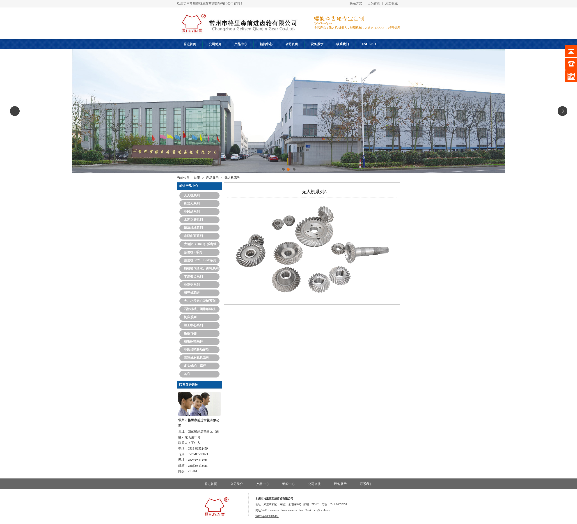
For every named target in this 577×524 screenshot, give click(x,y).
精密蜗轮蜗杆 (193, 341)
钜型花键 (190, 333)
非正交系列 (192, 284)
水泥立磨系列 (193, 219)
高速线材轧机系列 (196, 357)
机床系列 (190, 317)
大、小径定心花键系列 (199, 301)
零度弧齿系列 (193, 276)
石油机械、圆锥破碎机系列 (202, 309)
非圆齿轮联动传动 (196, 349)
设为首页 (373, 3)
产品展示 (212, 177)
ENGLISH (369, 44)
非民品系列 (192, 211)
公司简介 (215, 44)
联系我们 (342, 44)
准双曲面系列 (193, 236)
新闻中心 (266, 44)
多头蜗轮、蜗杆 (195, 366)
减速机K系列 (193, 252)
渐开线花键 (192, 292)
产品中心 (240, 44)
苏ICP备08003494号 (267, 516)
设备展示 (317, 44)
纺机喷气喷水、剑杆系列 (201, 268)
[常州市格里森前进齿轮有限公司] (212, 515)
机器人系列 (192, 203)
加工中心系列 (193, 325)
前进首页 (189, 44)
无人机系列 (232, 177)
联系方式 (356, 3)
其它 (187, 374)
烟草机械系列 (193, 228)
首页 (197, 177)
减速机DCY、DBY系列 (200, 260)
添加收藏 (391, 3)
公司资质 (291, 44)
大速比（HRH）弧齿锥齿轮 (202, 244)
